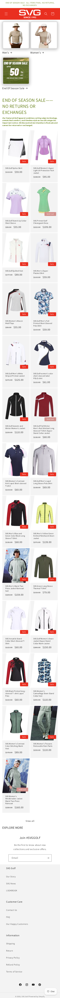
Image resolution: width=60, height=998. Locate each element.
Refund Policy (13, 964)
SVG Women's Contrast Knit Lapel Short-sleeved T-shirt (15, 483)
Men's (5, 52)
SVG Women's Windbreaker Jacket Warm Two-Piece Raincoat (13, 800)
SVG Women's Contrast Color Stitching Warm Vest (14, 745)
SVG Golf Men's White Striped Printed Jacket (15, 374)
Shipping (10, 943)
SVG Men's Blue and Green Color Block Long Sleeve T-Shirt (15, 535)
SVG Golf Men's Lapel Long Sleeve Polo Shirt (42, 482)
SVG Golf (25, 996)
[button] (6, 13)
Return (9, 950)
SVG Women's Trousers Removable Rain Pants (42, 744)
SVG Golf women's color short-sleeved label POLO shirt (43, 375)
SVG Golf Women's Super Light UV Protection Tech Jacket (43, 170)
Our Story (11, 876)
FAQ (8, 917)
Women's (35, 52)
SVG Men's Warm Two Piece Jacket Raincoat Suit (14, 588)
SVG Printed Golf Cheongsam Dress (40, 221)
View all (30, 820)
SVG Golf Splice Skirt (13, 168)
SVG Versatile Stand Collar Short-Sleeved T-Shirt (15, 640)
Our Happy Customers (17, 924)
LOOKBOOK (11, 890)
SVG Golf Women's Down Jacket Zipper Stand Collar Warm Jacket (43, 640)
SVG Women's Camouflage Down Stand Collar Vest (43, 693)
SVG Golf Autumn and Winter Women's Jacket (15, 427)
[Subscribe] (48, 858)
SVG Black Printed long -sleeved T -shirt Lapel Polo (15, 693)
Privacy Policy (13, 957)
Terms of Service (14, 971)
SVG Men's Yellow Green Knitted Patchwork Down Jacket (43, 535)
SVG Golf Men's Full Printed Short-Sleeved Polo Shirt (42, 323)
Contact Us (11, 910)
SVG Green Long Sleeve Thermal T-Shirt (43, 587)
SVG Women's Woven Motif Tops (14, 322)
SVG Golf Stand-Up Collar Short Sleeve (15, 221)
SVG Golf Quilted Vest (14, 270)
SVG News (11, 883)
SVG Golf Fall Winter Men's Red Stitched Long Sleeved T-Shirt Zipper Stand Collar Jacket (43, 429)
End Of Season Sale (13, 88)
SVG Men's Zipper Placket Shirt (40, 271)
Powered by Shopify (37, 996)
